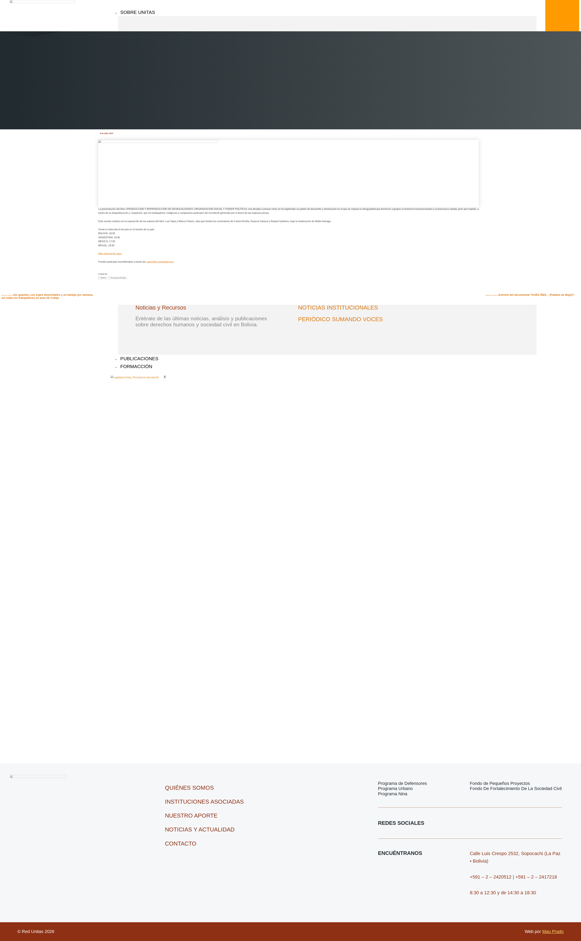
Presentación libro (118, 278)
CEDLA (103, 278)
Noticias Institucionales (338, 307)
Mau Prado (553, 931)
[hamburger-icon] (532, 9)
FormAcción (136, 366)
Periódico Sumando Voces (340, 319)
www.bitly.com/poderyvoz (160, 262)
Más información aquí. (110, 253)
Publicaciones (139, 358)
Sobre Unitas (137, 12)
